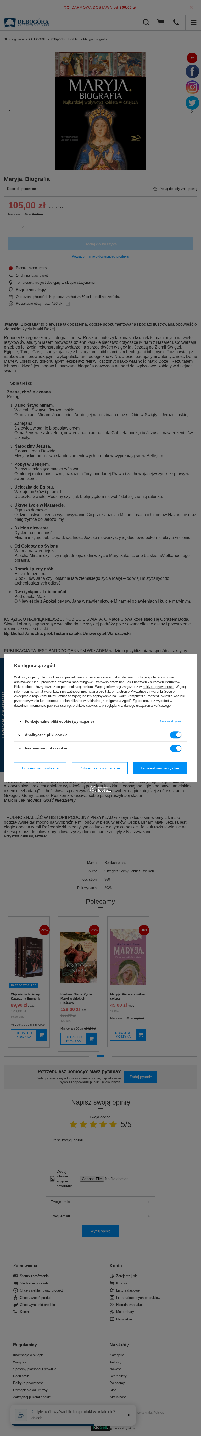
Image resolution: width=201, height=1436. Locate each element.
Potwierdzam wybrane (40, 768)
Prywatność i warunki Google (153, 691)
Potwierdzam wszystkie (160, 768)
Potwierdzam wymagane (99, 768)
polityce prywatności (158, 687)
